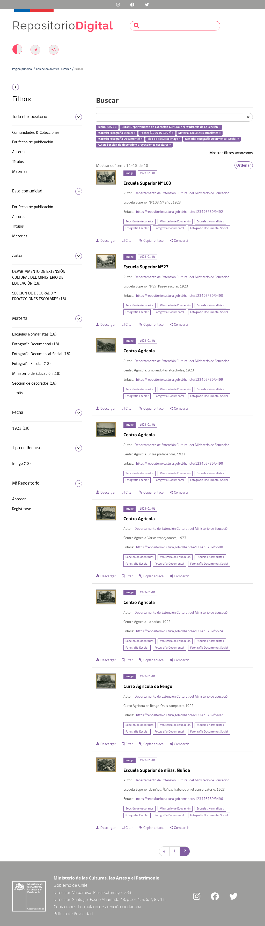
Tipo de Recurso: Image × (164, 139)
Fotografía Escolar (137, 228)
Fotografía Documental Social (209, 228)
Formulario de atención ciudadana (109, 906)
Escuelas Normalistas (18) (34, 334)
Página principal (22, 69)
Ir (248, 117)
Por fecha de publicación (32, 142)
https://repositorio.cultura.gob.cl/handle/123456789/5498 (179, 464)
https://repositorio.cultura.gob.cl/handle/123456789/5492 (179, 212)
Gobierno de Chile (70, 885)
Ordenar (243, 165)
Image (130, 173)
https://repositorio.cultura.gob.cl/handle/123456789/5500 (179, 547)
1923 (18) (20, 428)
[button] (39, 87)
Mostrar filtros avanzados (231, 153)
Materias (19, 172)
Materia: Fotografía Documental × (120, 139)
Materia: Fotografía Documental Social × (212, 139)
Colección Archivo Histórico (53, 69)
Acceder (19, 499)
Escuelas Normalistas (210, 221)
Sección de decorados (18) (34, 384)
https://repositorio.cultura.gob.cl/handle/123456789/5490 (179, 296)
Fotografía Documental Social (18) (41, 354)
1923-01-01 (147, 173)
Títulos (18, 162)
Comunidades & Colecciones (36, 133)
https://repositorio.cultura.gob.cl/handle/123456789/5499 (179, 380)
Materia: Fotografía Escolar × (117, 133)
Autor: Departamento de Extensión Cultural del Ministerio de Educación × (171, 127)
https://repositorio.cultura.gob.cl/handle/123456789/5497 (179, 715)
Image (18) (21, 464)
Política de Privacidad (73, 913)
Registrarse (21, 509)
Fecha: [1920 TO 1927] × (157, 133)
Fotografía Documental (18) (35, 344)
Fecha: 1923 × (107, 127)
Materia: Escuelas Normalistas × (199, 133)
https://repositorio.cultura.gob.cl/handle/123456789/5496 (179, 799)
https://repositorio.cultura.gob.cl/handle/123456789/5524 (179, 631)
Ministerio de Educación (175, 221)
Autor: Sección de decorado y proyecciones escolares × (134, 144)
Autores (18, 152)
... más (17, 393)
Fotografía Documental (169, 228)
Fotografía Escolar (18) (31, 364)
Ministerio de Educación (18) (36, 374)
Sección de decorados (139, 221)
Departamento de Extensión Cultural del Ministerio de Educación (182, 193)
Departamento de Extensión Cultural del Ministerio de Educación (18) (38, 278)
